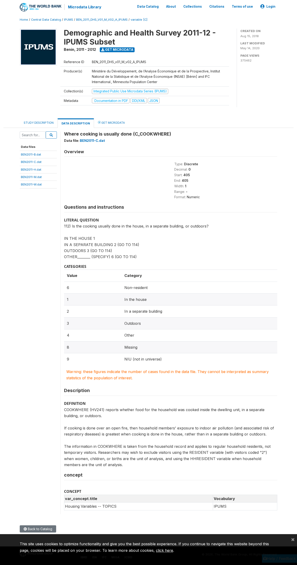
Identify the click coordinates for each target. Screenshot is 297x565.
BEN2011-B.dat (31, 154)
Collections (192, 6)
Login (270, 6)
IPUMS (68, 19)
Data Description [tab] (75, 123)
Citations (216, 6)
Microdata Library (84, 7)
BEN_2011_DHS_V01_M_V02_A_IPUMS (102, 19)
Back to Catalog (39, 529)
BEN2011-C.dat (31, 162)
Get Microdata (118, 50)
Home (24, 19)
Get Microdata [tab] (113, 122)
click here (164, 550)
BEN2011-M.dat (31, 177)
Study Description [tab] (39, 122)
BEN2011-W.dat (31, 184)
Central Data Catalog (46, 19)
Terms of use (242, 6)
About (171, 6)
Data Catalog (148, 6)
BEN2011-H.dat (31, 169)
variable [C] (139, 19)
